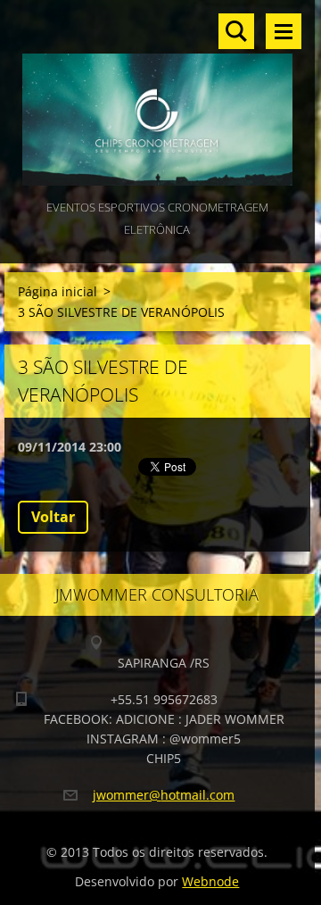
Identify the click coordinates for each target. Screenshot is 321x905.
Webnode (210, 881)
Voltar (53, 517)
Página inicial (57, 291)
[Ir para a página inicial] (157, 98)
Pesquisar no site (236, 31)
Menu (283, 31)
